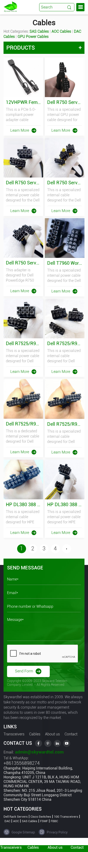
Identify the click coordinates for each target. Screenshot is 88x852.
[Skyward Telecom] (10, 6)
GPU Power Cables (33, 36)
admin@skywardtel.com (39, 752)
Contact (71, 734)
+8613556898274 (22, 763)
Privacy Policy (57, 832)
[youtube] (66, 743)
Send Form (24, 671)
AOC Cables (61, 31)
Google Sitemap (23, 832)
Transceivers (14, 734)
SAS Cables (39, 31)
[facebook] (38, 743)
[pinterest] (47, 743)
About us (52, 734)
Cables (34, 734)
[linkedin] (57, 743)
